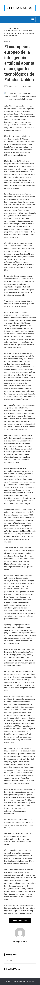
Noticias (7, 42)
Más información (20, 921)
